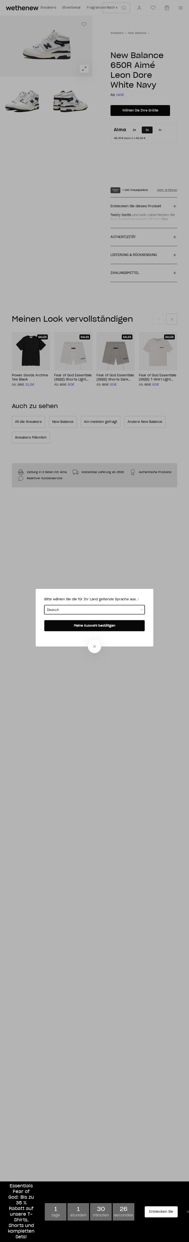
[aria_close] (94, 646)
